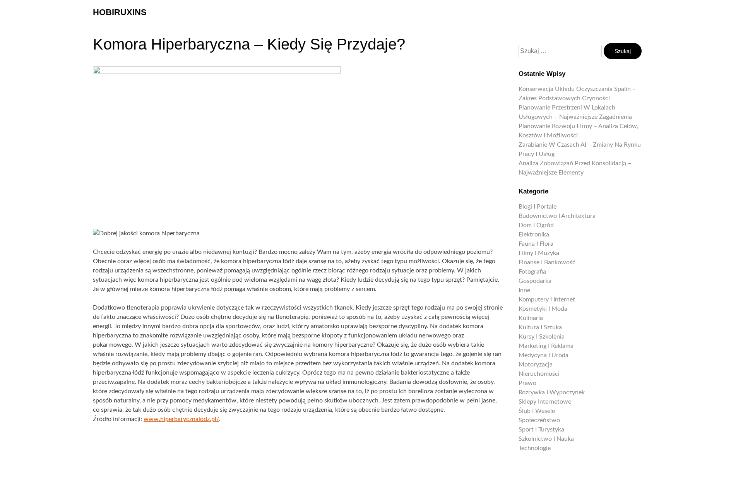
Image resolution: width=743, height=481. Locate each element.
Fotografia (532, 272)
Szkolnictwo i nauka (546, 439)
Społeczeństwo (539, 420)
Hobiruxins (120, 12)
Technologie (535, 448)
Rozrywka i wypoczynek (552, 392)
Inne (524, 290)
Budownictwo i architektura (557, 216)
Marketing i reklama (546, 346)
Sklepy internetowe (545, 402)
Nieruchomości (539, 374)
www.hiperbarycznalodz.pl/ (181, 419)
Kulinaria (531, 318)
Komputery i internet (547, 299)
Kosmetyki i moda (543, 309)
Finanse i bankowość (547, 262)
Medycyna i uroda (543, 355)
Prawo (527, 383)
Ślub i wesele (537, 411)
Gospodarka (535, 281)
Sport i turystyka (541, 429)
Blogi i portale (537, 207)
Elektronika (534, 234)
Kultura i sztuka (540, 327)
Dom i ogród (536, 225)
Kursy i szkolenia (542, 337)
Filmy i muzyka (539, 253)
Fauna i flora (536, 244)
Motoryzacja (536, 364)
